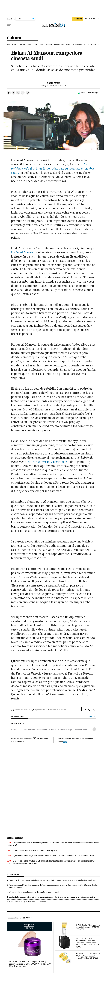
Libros (29, 45)
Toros (86, 45)
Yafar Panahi (16, 729)
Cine (8, 45)
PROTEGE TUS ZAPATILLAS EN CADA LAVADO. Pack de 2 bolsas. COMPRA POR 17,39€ (88, 956)
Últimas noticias (15, 838)
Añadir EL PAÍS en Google (89, 93)
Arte (35, 45)
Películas (52, 729)
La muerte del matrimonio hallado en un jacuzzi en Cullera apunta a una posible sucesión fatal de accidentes (52, 880)
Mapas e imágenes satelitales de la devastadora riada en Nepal (34, 892)
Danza (41, 45)
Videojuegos (77, 45)
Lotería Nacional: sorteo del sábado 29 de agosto (35, 850)
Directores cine (29, 729)
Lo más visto (13, 875)
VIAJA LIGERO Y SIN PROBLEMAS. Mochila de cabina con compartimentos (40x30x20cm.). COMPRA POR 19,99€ (87, 943)
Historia (49, 45)
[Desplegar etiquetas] (94, 729)
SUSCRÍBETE (78, 19)
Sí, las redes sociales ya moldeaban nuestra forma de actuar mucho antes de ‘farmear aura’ (53, 855)
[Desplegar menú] (9, 25)
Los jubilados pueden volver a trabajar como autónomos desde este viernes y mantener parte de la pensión (52, 897)
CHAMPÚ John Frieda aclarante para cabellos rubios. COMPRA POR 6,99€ (88, 927)
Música (14, 45)
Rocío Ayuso (53, 83)
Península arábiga (65, 729)
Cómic (68, 45)
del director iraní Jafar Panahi (47, 462)
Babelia (94, 45)
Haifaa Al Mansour (24, 252)
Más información (17, 741)
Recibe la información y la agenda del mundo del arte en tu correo (40, 710)
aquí (65, 741)
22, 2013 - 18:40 (58, 86)
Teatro (22, 45)
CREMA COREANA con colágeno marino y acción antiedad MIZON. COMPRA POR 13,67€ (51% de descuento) (30, 963)
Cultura (14, 38)
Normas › (92, 716)
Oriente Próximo (80, 729)
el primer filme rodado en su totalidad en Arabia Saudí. (52, 168)
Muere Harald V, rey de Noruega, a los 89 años (27, 902)
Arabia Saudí (42, 729)
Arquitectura (59, 45)
